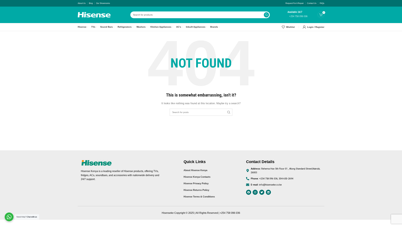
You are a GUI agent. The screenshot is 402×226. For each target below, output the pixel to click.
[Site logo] (94, 14)
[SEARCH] (266, 14)
